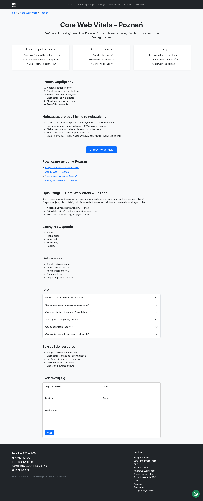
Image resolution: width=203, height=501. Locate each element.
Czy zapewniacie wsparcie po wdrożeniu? (67, 305)
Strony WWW (141, 467)
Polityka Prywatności (144, 490)
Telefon (49, 398)
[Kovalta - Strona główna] (14, 4)
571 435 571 (22, 469)
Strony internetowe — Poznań (61, 176)
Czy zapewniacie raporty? (59, 326)
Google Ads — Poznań (57, 171)
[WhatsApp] (196, 494)
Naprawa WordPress (144, 470)
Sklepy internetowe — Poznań (61, 180)
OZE (136, 464)
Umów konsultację (101, 149)
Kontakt (140, 4)
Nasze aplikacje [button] (86, 4)
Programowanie (142, 457)
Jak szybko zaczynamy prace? (61, 319)
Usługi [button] (101, 4)
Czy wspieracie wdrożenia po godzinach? (67, 334)
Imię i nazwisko (53, 386)
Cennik (127, 4)
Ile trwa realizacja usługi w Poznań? (64, 297)
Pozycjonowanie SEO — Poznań (62, 167)
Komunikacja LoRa (143, 474)
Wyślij (49, 432)
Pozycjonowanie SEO (145, 477)
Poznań (44, 12)
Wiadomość (51, 410)
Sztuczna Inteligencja (145, 460)
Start (70, 4)
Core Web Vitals (28, 12)
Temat (106, 398)
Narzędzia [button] (114, 4)
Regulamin (139, 487)
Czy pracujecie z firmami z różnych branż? (68, 312)
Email (105, 386)
